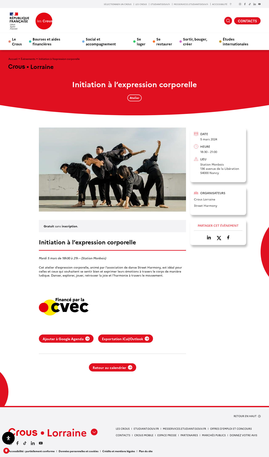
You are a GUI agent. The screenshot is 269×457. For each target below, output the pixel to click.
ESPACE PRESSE (167, 435)
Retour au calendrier (109, 367)
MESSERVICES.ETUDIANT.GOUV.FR (184, 428)
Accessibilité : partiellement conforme (31, 451)
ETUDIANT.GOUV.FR (146, 428)
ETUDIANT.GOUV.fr (160, 4)
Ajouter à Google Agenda (63, 338)
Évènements (28, 59)
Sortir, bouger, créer (195, 41)
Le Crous (17, 41)
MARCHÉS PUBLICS (214, 435)
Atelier (134, 98)
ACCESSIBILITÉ (219, 4)
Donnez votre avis (243, 435)
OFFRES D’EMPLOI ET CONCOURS (231, 428)
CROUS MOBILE (143, 435)
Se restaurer (164, 41)
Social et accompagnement (101, 41)
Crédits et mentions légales (118, 451)
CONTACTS (247, 20)
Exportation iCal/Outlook (122, 338)
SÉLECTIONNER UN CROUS (118, 4)
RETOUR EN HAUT (245, 416)
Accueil (12, 59)
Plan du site (146, 451)
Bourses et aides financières (46, 41)
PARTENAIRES (189, 435)
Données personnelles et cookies (78, 451)
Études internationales (235, 41)
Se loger (141, 41)
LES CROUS (141, 4)
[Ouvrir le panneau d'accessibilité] (8, 438)
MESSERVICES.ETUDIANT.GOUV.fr (191, 4)
